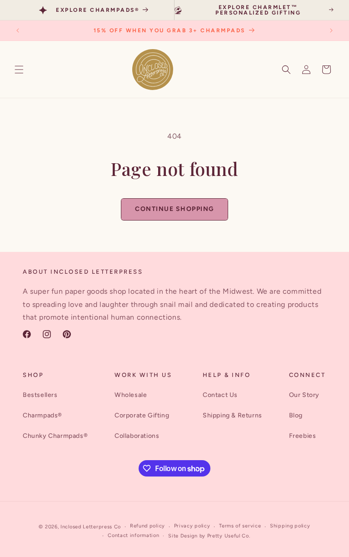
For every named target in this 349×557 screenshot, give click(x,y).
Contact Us (220, 395)
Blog (296, 415)
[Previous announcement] (18, 30)
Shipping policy (290, 526)
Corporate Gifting (142, 415)
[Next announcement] (331, 30)
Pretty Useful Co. (228, 536)
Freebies (302, 436)
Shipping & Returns (232, 415)
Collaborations (137, 436)
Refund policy (147, 526)
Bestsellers (40, 395)
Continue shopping (174, 209)
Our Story (304, 395)
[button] (19, 70)
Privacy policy (192, 526)
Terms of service (240, 526)
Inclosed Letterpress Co (90, 527)
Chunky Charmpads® (55, 436)
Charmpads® (42, 415)
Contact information (133, 535)
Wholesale (131, 395)
